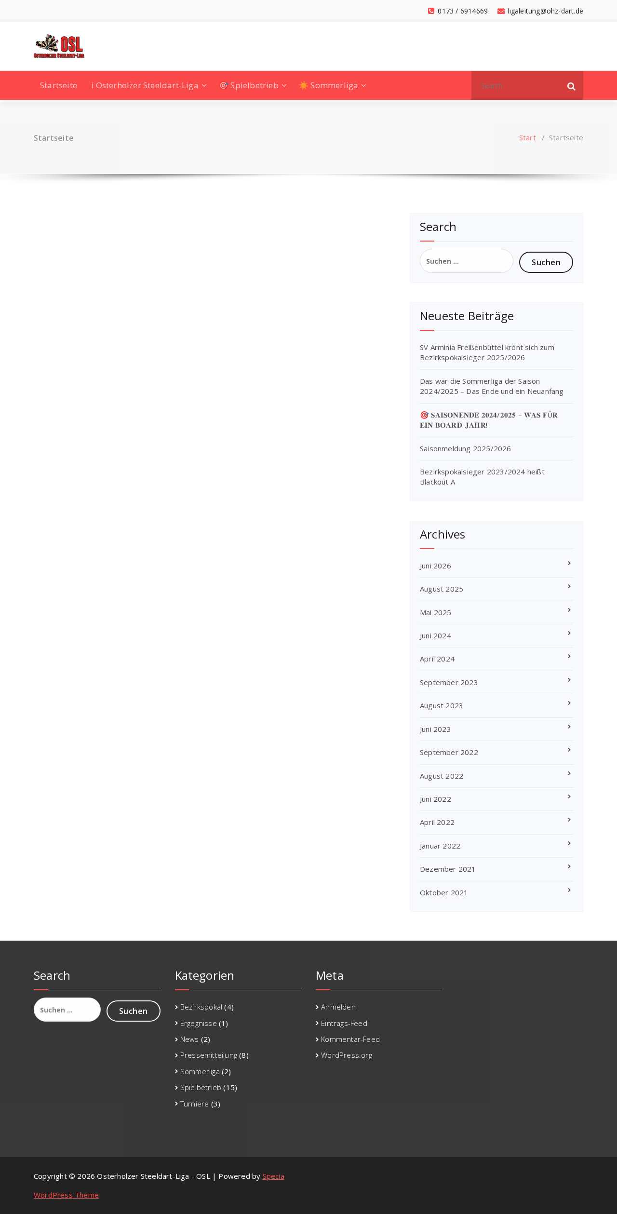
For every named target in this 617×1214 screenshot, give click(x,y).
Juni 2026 (435, 565)
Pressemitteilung (208, 1055)
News (189, 1039)
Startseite (58, 85)
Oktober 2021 (444, 892)
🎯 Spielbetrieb (248, 85)
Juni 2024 (435, 635)
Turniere (194, 1103)
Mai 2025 (436, 612)
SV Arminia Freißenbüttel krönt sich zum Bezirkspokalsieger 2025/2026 (487, 352)
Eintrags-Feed (344, 1023)
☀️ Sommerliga (328, 85)
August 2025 (441, 589)
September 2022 (449, 752)
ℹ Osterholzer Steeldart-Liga (145, 85)
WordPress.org (346, 1055)
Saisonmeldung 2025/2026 (465, 448)
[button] (571, 85)
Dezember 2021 (448, 869)
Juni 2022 (435, 799)
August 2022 (441, 776)
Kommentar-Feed (350, 1039)
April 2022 (437, 822)
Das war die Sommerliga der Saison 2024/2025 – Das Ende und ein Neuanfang (492, 386)
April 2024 (437, 658)
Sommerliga (200, 1071)
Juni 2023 (435, 729)
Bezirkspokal (201, 1007)
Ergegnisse (198, 1023)
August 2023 (441, 705)
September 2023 (449, 682)
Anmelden (338, 1007)
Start (527, 137)
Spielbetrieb (200, 1087)
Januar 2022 (440, 845)
